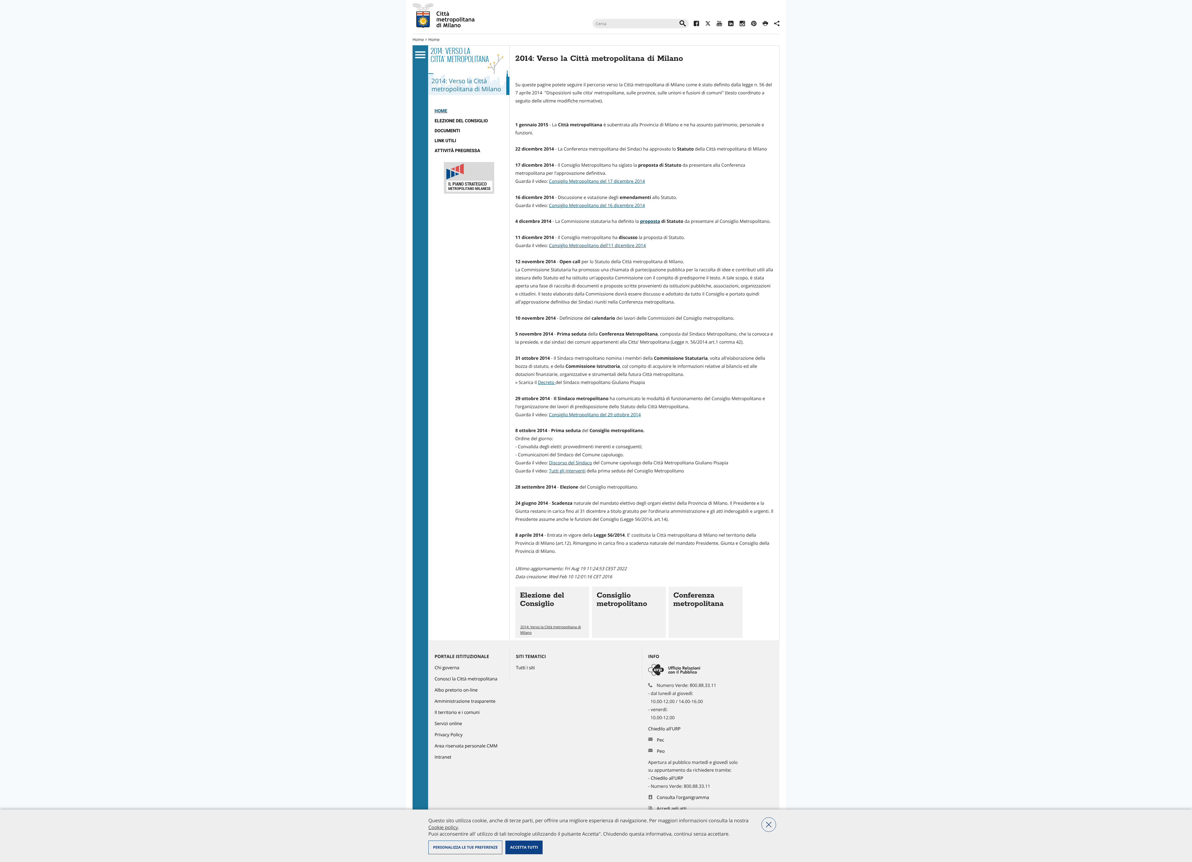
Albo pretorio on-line (456, 690)
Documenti (447, 130)
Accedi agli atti (672, 809)
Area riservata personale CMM (466, 746)
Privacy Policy (449, 735)
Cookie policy (443, 827)
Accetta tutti (524, 847)
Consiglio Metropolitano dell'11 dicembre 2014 (597, 246)
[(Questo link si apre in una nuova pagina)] (696, 24)
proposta (650, 221)
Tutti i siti (525, 668)
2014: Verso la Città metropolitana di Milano (550, 630)
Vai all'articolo (552, 612)
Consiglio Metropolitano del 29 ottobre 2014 (595, 415)
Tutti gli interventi (567, 471)
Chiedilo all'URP (665, 729)
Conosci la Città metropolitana (466, 679)
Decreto (547, 383)
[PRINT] (765, 24)
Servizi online (448, 724)
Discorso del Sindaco (570, 463)
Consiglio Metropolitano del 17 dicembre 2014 (597, 181)
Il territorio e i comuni (457, 712)
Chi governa (447, 668)
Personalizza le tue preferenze (465, 847)
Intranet (443, 757)
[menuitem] (469, 111)
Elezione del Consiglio (461, 121)
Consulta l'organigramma (683, 798)
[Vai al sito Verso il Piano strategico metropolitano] (469, 192)
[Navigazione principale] (420, 55)
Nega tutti (768, 824)
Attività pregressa (457, 150)
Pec (660, 740)
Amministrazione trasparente (465, 701)
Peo (661, 751)
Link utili (445, 140)
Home (418, 39)
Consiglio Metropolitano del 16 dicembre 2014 (597, 206)
